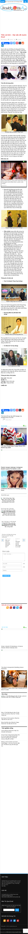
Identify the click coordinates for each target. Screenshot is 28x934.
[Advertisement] (13, 22)
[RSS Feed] (7, 607)
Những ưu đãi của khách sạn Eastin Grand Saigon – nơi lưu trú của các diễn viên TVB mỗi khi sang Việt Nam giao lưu (10, 744)
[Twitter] (17, 607)
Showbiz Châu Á (8, 419)
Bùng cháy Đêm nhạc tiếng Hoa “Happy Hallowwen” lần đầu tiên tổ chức (10, 723)
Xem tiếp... (4, 886)
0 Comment (19, 39)
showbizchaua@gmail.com (7, 895)
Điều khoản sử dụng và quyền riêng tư (13, 932)
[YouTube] (21, 607)
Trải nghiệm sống (7, 728)
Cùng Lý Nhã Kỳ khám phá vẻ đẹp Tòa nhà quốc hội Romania (9, 731)
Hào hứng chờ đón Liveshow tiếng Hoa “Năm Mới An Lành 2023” (10, 718)
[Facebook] (14, 607)
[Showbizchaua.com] (13, 7)
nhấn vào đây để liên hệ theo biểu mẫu (12, 896)
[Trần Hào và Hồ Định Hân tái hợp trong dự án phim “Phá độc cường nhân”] (9, 528)
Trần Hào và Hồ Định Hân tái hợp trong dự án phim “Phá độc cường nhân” (9, 536)
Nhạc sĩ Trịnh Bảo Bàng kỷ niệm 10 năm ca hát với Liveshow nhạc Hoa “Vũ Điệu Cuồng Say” (10, 714)
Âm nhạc (5, 694)
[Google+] (11, 607)
